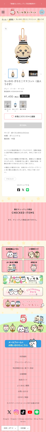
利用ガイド (23, 380)
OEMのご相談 (23, 397)
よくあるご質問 (23, 385)
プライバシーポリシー (23, 362)
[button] (3, 12)
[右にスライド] (41, 74)
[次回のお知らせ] (41, 4)
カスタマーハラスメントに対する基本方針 (23, 403)
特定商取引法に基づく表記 (23, 368)
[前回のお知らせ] (4, 4)
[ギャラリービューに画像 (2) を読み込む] (23, 73)
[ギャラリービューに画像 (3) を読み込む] (33, 73)
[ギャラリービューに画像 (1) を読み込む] (12, 73)
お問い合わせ (23, 391)
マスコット (10, 179)
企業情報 (23, 374)
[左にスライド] (5, 74)
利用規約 (23, 356)
